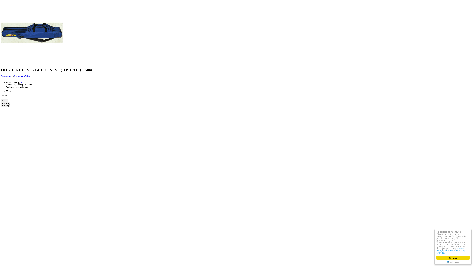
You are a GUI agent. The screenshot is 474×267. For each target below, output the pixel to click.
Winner (23, 82)
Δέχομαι (453, 257)
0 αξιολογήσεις (7, 76)
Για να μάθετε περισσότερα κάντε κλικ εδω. (450, 250)
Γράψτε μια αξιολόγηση (23, 76)
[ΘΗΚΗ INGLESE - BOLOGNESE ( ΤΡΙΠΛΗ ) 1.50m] (32, 64)
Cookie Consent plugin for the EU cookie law (453, 262)
